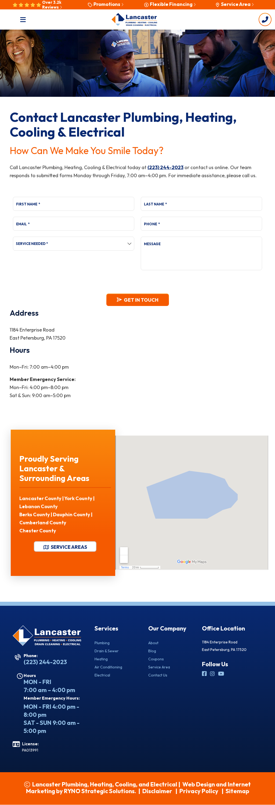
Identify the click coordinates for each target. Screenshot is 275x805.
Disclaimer (157, 791)
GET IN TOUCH (141, 300)
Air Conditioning (108, 667)
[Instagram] (213, 674)
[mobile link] (265, 19)
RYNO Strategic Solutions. (100, 791)
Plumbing (102, 642)
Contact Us (157, 675)
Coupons (156, 659)
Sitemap (237, 791)
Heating (101, 659)
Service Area (159, 667)
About (153, 642)
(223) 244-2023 (165, 167)
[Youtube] (221, 674)
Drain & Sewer (107, 651)
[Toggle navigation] (23, 19)
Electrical (102, 675)
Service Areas (68, 547)
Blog (152, 651)
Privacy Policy (198, 791)
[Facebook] (205, 674)
